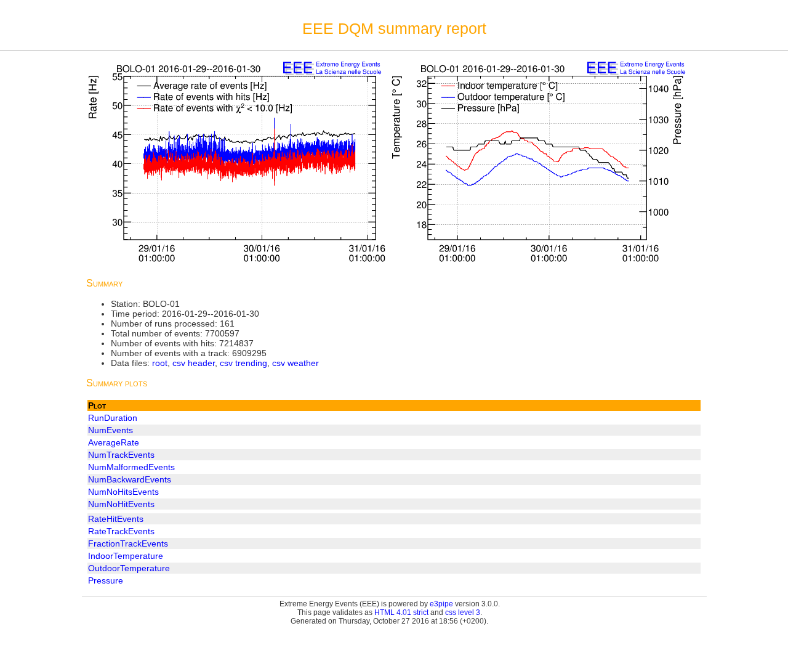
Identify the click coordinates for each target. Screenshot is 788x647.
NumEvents (110, 430)
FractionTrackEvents (128, 543)
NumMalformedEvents (131, 467)
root (159, 363)
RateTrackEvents (121, 531)
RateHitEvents (115, 519)
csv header (193, 363)
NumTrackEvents (121, 455)
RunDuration (112, 418)
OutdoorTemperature (129, 568)
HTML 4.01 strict (401, 612)
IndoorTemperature (125, 556)
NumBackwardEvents (129, 479)
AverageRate (113, 442)
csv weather (295, 363)
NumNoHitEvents (121, 504)
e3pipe (441, 604)
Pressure (105, 580)
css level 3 (462, 612)
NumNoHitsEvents (123, 492)
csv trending (243, 363)
